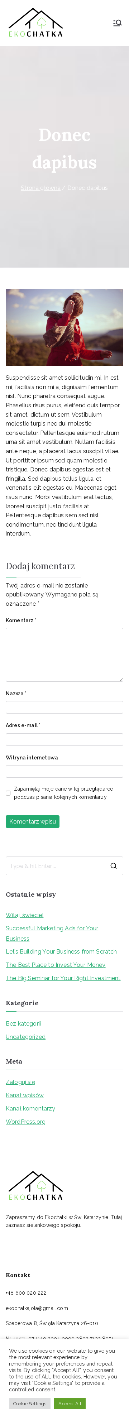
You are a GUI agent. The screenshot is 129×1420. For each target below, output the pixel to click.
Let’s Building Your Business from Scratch (61, 951)
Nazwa (16, 693)
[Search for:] (64, 866)
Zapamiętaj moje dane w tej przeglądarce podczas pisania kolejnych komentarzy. (63, 793)
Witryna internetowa (32, 758)
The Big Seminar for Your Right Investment (63, 978)
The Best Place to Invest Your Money (56, 964)
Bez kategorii (23, 1023)
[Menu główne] (117, 23)
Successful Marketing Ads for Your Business (52, 933)
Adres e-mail (23, 725)
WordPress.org (26, 1121)
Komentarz (21, 620)
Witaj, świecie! (24, 915)
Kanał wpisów (25, 1095)
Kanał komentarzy (31, 1108)
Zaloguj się (20, 1082)
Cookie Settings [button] (29, 1403)
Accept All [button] (69, 1403)
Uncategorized (26, 1036)
